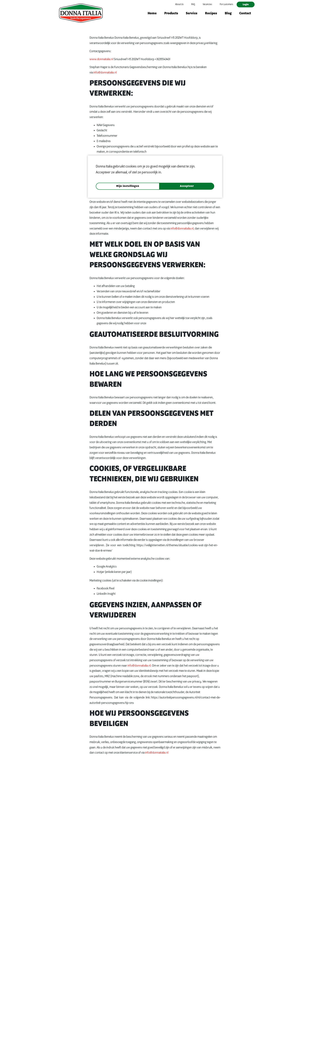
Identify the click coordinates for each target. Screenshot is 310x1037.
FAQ (193, 4)
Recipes (211, 13)
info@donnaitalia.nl (105, 72)
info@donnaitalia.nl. (139, 665)
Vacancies (207, 4)
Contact (245, 13)
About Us (179, 4)
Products (171, 13)
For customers (226, 4)
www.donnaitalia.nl (101, 59)
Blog (228, 13)
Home (152, 13)
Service (191, 13)
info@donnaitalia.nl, (182, 228)
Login (246, 4)
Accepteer (187, 186)
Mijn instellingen (127, 186)
